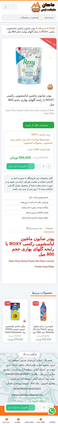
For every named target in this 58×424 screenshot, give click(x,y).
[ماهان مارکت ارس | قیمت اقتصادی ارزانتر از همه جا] (44, 7)
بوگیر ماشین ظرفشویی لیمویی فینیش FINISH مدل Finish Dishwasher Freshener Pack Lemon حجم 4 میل (43, 328)
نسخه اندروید (38, 400)
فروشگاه (42, 28)
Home (52, 28)
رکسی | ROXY (38, 134)
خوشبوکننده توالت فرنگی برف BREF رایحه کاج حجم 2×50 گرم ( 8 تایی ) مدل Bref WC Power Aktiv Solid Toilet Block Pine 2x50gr (15, 328)
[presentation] (53, 319)
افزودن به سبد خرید (17, 166)
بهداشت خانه (32, 139)
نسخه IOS (17, 400)
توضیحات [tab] (49, 228)
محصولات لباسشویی (33, 143)
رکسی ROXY (21, 243)
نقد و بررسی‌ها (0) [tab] (34, 228)
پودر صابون (20, 139)
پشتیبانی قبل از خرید (37, 125)
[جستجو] (4, 17)
